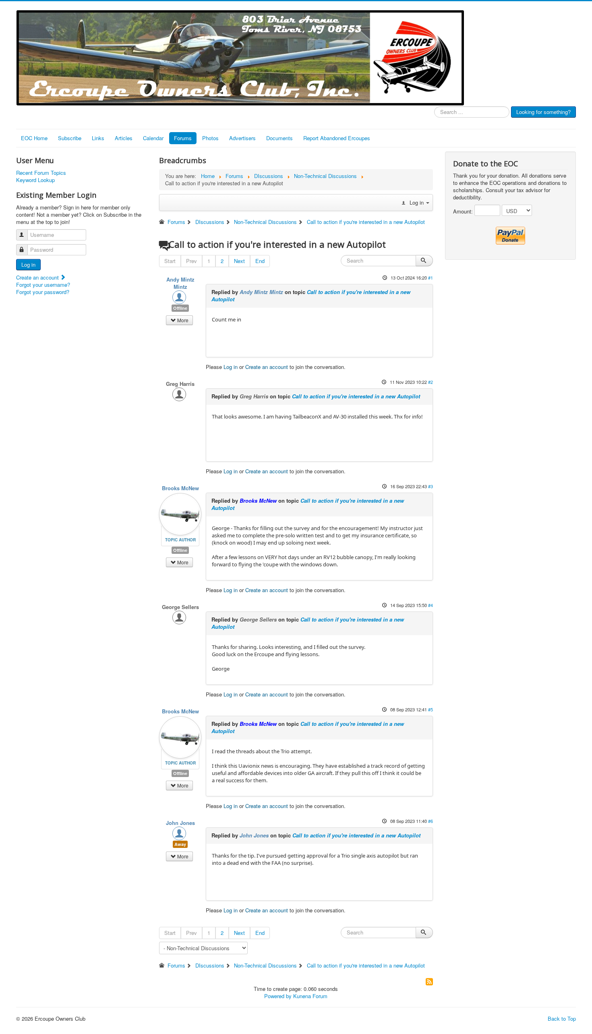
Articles (123, 138)
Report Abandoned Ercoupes (336, 138)
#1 (430, 277)
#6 (430, 821)
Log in (28, 264)
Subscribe (69, 138)
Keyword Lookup (35, 180)
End (260, 261)
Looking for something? (543, 112)
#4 (430, 605)
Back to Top (562, 1018)
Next (239, 261)
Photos (210, 138)
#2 (430, 382)
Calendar (153, 138)
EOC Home (34, 138)
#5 (430, 709)
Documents (279, 138)
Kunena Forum (310, 996)
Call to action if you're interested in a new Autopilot (310, 295)
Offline (180, 308)
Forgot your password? (42, 292)
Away (180, 844)
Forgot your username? (43, 284)
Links (98, 138)
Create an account (38, 277)
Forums (183, 138)
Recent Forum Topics (41, 172)
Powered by (278, 996)
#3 (430, 486)
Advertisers (242, 138)
